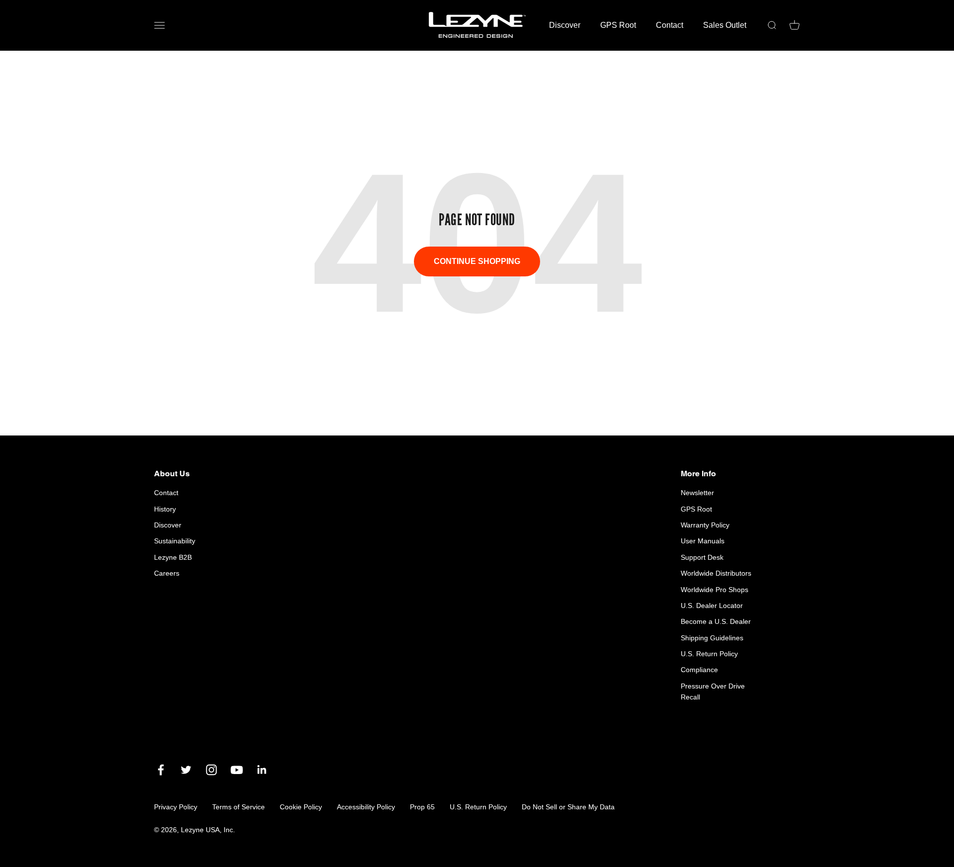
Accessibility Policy (366, 807)
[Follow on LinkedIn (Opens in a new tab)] (262, 770)
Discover (564, 25)
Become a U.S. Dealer (716, 621)
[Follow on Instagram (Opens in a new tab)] (211, 770)
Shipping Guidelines (712, 638)
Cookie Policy (301, 807)
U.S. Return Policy (709, 654)
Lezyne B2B (173, 557)
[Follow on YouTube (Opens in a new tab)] (236, 770)
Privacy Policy (175, 807)
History (165, 509)
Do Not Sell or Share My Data (568, 807)
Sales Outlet (724, 25)
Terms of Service (238, 807)
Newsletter (697, 493)
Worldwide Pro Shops (714, 590)
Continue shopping (477, 261)
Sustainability (174, 541)
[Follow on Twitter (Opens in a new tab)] (186, 770)
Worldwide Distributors (716, 573)
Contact (669, 25)
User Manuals (702, 541)
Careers (166, 573)
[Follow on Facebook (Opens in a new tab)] (160, 770)
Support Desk (702, 557)
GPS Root (618, 25)
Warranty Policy (705, 525)
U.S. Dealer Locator (712, 605)
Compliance (699, 670)
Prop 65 (422, 807)
